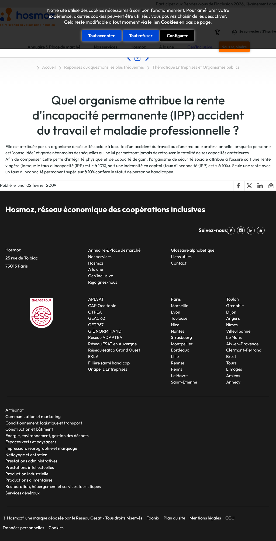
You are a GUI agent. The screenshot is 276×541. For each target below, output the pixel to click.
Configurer (177, 35)
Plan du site (174, 518)
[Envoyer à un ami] (271, 186)
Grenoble (235, 305)
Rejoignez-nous (102, 282)
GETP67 (96, 324)
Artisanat (14, 410)
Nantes (177, 331)
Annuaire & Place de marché (114, 250)
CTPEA (95, 312)
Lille (175, 356)
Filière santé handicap (109, 363)
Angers (233, 318)
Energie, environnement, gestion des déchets (47, 435)
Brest (231, 356)
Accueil (49, 67)
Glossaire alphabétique (192, 250)
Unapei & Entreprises (107, 369)
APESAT (96, 299)
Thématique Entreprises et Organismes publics (196, 67)
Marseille (179, 305)
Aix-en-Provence (242, 343)
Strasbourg (181, 337)
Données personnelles (23, 527)
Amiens (233, 375)
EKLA (93, 356)
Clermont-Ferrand (243, 350)
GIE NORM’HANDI (105, 331)
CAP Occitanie (102, 305)
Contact (179, 263)
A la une (95, 269)
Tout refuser (141, 35)
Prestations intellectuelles (29, 467)
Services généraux (22, 493)
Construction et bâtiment (29, 429)
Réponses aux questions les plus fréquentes (104, 67)
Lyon (175, 312)
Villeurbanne (238, 331)
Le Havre (179, 375)
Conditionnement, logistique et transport (43, 423)
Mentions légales (205, 518)
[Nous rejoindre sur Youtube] (262, 230)
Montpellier (182, 343)
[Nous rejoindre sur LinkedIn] (252, 230)
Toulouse (179, 318)
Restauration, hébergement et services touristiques (53, 486)
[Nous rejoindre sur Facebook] (232, 230)
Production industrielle (26, 473)
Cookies (169, 22)
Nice (175, 324)
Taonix (153, 518)
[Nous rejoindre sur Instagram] (242, 230)
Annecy (233, 382)
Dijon (231, 312)
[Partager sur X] (249, 186)
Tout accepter (101, 35)
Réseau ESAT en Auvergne (112, 343)
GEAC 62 (96, 318)
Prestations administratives (31, 460)
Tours (231, 363)
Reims (176, 369)
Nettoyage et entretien (26, 454)
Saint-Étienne (184, 382)
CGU (229, 518)
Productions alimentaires (29, 480)
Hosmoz (95, 263)
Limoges (234, 369)
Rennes (178, 363)
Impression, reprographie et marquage (41, 448)
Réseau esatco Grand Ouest (114, 350)
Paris (176, 299)
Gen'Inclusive (100, 275)
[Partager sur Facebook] (238, 186)
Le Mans (234, 337)
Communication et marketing (33, 416)
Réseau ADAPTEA (105, 337)
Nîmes (232, 324)
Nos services (100, 256)
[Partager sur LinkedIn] (260, 186)
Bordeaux (180, 350)
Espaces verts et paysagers (30, 441)
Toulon (232, 299)
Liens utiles (181, 256)
